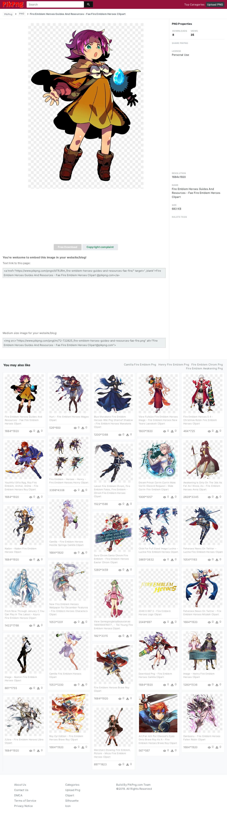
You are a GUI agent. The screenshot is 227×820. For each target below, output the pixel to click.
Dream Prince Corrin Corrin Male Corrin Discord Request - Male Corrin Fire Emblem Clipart (157, 486)
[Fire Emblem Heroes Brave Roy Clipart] (113, 664)
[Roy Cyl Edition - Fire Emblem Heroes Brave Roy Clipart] (68, 713)
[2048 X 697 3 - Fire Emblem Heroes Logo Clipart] (158, 588)
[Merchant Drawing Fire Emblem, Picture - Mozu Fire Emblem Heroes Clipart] (113, 726)
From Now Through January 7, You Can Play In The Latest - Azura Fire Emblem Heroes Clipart (24, 614)
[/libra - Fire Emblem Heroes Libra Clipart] (24, 716)
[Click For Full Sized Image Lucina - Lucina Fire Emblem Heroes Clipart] (158, 525)
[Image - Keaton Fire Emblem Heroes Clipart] (24, 654)
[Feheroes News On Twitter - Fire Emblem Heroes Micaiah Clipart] (202, 588)
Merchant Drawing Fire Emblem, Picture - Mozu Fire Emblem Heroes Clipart (112, 753)
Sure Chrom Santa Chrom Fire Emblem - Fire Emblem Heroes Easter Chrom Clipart (111, 559)
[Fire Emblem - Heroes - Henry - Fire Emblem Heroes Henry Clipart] (68, 456)
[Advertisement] (86, 217)
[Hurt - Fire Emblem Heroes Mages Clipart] (68, 393)
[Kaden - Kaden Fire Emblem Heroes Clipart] (24, 525)
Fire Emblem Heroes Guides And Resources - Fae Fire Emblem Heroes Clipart (23, 420)
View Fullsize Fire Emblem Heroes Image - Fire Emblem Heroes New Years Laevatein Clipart (158, 420)
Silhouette (72, 800)
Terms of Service (25, 800)
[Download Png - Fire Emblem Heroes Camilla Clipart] (158, 650)
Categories (72, 784)
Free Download (67, 247)
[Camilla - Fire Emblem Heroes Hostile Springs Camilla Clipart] (68, 518)
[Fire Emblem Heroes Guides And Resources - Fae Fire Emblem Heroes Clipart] (85, 105)
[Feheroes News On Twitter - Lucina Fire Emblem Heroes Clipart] (202, 525)
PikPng (8, 14)
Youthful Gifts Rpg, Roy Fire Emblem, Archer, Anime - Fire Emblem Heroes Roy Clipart (21, 486)
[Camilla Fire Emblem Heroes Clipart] (68, 650)
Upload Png (72, 790)
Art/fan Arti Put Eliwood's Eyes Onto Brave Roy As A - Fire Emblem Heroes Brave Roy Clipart (158, 739)
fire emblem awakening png (204, 368)
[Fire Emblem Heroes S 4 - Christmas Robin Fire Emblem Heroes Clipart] (202, 393)
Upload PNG (215, 4)
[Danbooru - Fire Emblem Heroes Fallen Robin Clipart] (202, 713)
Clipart (69, 795)
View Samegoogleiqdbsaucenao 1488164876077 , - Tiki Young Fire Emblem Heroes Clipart (113, 625)
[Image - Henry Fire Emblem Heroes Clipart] (202, 650)
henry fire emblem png (173, 364)
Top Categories (194, 4)
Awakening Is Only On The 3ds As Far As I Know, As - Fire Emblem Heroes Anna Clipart (202, 486)
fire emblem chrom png (207, 364)
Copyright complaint (100, 247)
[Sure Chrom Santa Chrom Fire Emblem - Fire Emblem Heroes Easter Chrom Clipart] (113, 532)
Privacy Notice (23, 806)
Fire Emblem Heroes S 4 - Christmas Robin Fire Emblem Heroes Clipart (200, 420)
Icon (68, 806)
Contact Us (21, 790)
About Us (20, 784)
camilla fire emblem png (140, 364)
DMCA (18, 795)
